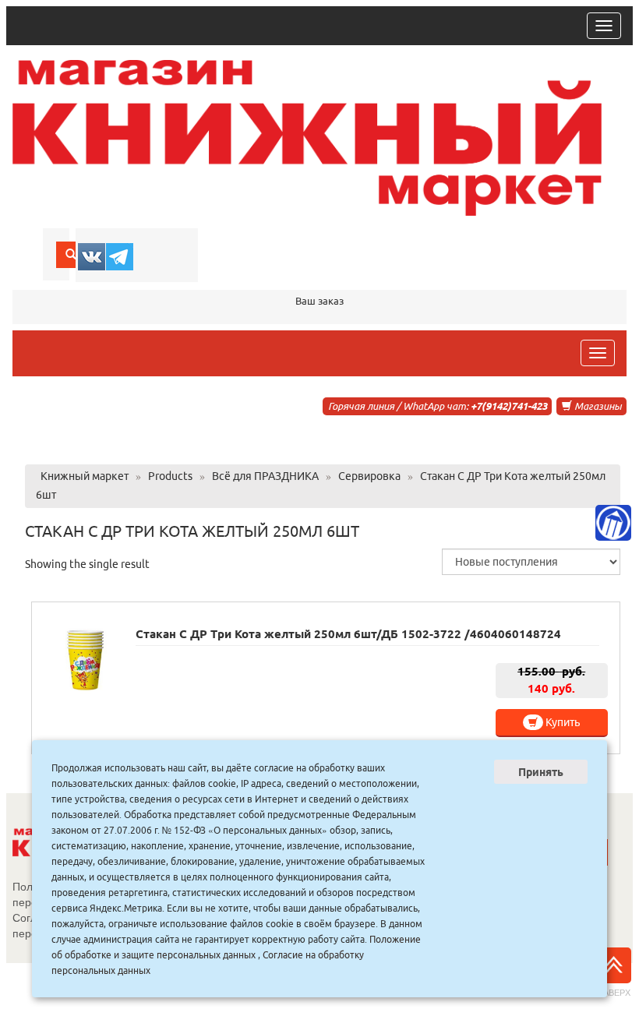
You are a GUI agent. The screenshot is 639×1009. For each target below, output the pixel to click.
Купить (561, 722)
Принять (540, 772)
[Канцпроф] (613, 523)
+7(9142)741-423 (509, 405)
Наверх (613, 992)
